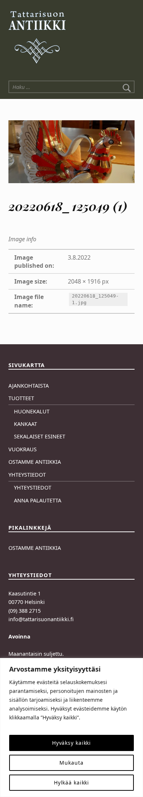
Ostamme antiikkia (34, 461)
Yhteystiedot (27, 474)
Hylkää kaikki (71, 782)
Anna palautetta (37, 500)
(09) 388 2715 (24, 610)
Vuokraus (22, 449)
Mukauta (71, 762)
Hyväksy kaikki (71, 742)
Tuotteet (21, 398)
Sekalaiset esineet (39, 436)
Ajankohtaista (28, 385)
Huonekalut (32, 411)
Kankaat (25, 423)
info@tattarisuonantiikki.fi (41, 619)
